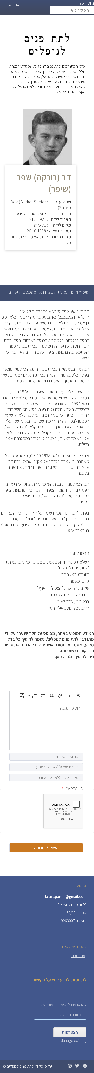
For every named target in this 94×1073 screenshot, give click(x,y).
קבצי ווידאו (47, 292)
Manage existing (73, 1040)
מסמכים (29, 292)
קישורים (14, 292)
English (8, 5)
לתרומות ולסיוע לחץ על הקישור (59, 980)
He (17, 5)
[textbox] (46, 725)
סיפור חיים (79, 294)
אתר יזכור (78, 955)
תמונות (63, 292)
